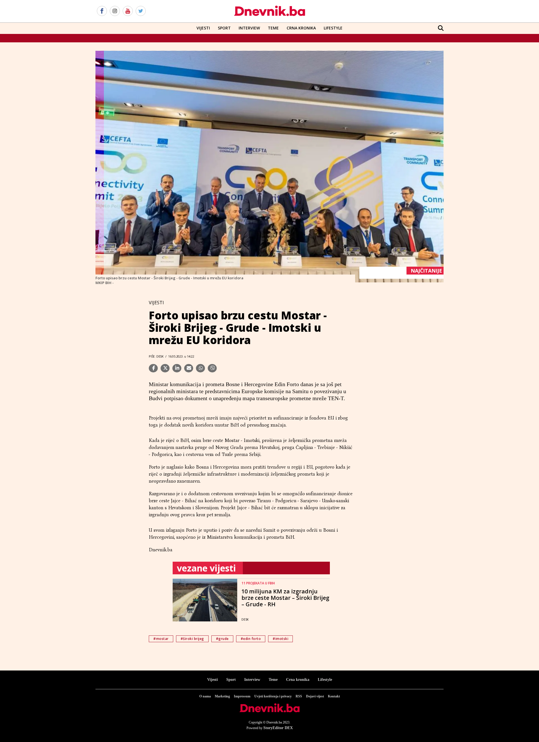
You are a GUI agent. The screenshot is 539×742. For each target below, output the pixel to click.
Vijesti (203, 28)
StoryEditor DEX (278, 728)
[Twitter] (141, 11)
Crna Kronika (301, 28)
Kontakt (334, 696)
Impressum (242, 696)
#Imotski (280, 638)
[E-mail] (188, 368)
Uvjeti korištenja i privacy (273, 696)
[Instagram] (115, 11)
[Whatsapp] (200, 368)
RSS (299, 696)
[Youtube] (128, 11)
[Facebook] (102, 11)
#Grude (222, 638)
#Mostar (161, 638)
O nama (205, 696)
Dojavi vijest (315, 696)
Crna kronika (297, 680)
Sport (224, 28)
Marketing (222, 696)
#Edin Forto (251, 638)
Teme (273, 28)
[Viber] (212, 368)
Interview (249, 28)
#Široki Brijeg (192, 638)
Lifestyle (333, 28)
